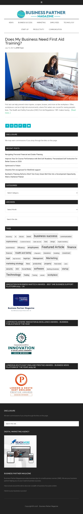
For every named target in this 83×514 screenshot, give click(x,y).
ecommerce (10, 247)
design (52, 241)
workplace (52, 275)
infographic (37, 253)
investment (66, 253)
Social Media (26, 269)
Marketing (52, 258)
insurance (47, 253)
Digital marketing (63, 241)
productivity (37, 264)
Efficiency (21, 248)
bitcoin (21, 236)
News (28, 264)
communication (66, 236)
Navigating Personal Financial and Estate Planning (24, 154)
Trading (26, 275)
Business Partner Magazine (41, 14)
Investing (56, 253)
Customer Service (25, 241)
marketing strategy (14, 263)
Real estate (57, 264)
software (39, 268)
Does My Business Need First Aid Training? (34, 41)
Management (38, 258)
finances (9, 253)
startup (65, 269)
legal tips (27, 258)
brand (29, 236)
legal (8, 258)
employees (33, 247)
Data (45, 241)
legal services (16, 258)
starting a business (53, 269)
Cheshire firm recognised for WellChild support (23, 170)
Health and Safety (23, 253)
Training (34, 275)
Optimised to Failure (12, 166)
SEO (17, 269)
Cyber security (37, 241)
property (47, 264)
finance (71, 247)
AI (15, 236)
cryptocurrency (11, 242)
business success (45, 236)
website (42, 275)
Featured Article (53, 247)
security (9, 269)
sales (65, 264)
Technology (13, 274)
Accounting (9, 236)
